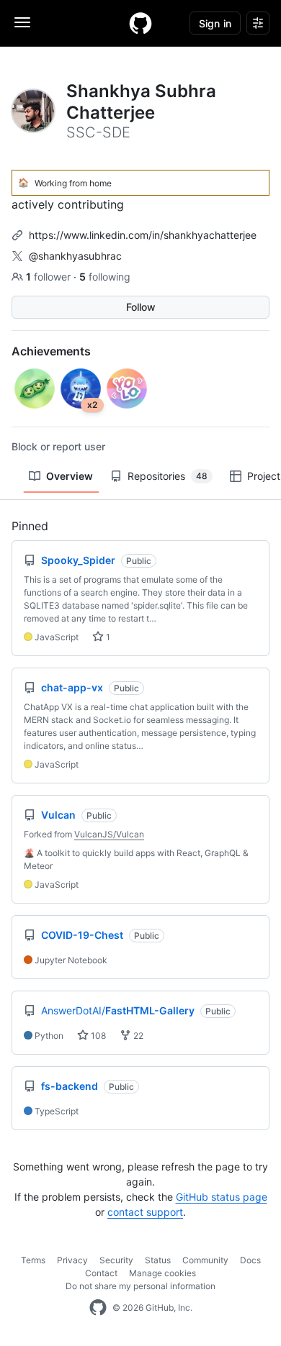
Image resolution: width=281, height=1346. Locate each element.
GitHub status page (221, 1197)
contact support (145, 1212)
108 (97, 1035)
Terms (33, 1260)
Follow (141, 307)
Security (116, 1260)
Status (158, 1260)
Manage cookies (162, 1273)
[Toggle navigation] (22, 22)
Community (205, 1260)
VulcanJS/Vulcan (109, 834)
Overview (69, 476)
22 (137, 1035)
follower (49, 276)
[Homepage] (140, 23)
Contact (101, 1273)
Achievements (51, 351)
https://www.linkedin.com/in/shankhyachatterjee (143, 235)
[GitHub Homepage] (98, 1308)
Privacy (72, 1260)
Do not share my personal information (140, 1286)
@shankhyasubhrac (75, 256)
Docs (250, 1260)
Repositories (168, 476)
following (104, 276)
